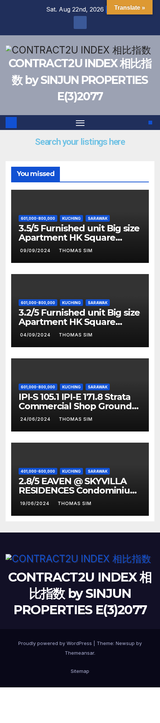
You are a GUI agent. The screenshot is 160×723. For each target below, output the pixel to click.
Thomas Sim (76, 250)
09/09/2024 (36, 250)
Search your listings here (80, 142)
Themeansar (79, 653)
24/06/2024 (36, 419)
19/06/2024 (35, 503)
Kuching (71, 218)
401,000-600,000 (38, 471)
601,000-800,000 (38, 218)
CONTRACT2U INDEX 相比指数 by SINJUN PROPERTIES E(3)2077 (80, 79)
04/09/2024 (36, 335)
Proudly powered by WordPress (55, 643)
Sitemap (80, 671)
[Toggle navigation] (80, 122)
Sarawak (98, 218)
